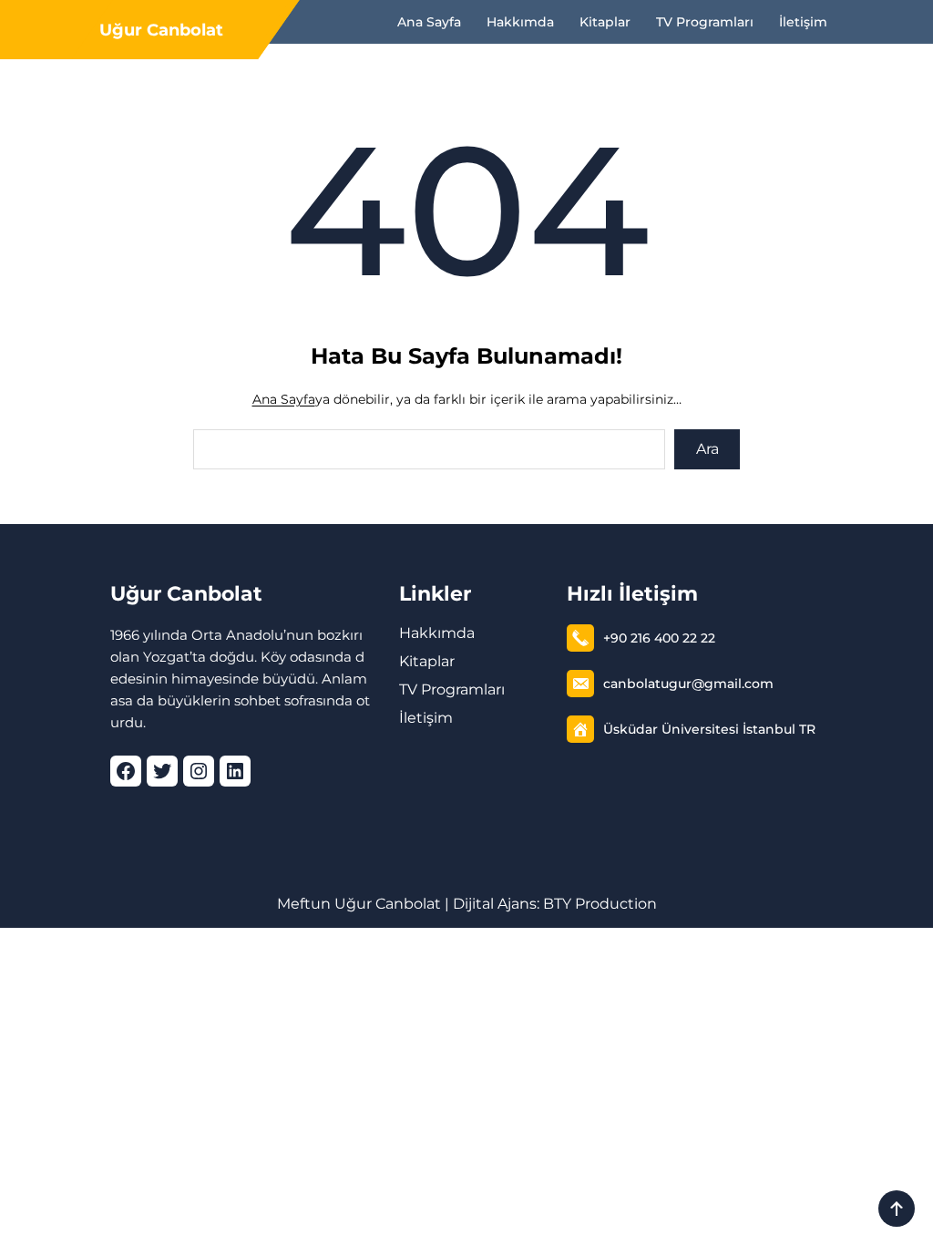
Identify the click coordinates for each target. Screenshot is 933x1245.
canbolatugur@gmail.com (688, 683)
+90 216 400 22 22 (659, 638)
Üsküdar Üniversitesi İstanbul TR (709, 729)
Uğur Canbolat (161, 30)
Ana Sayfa (283, 399)
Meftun (304, 903)
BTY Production (600, 903)
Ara (707, 449)
